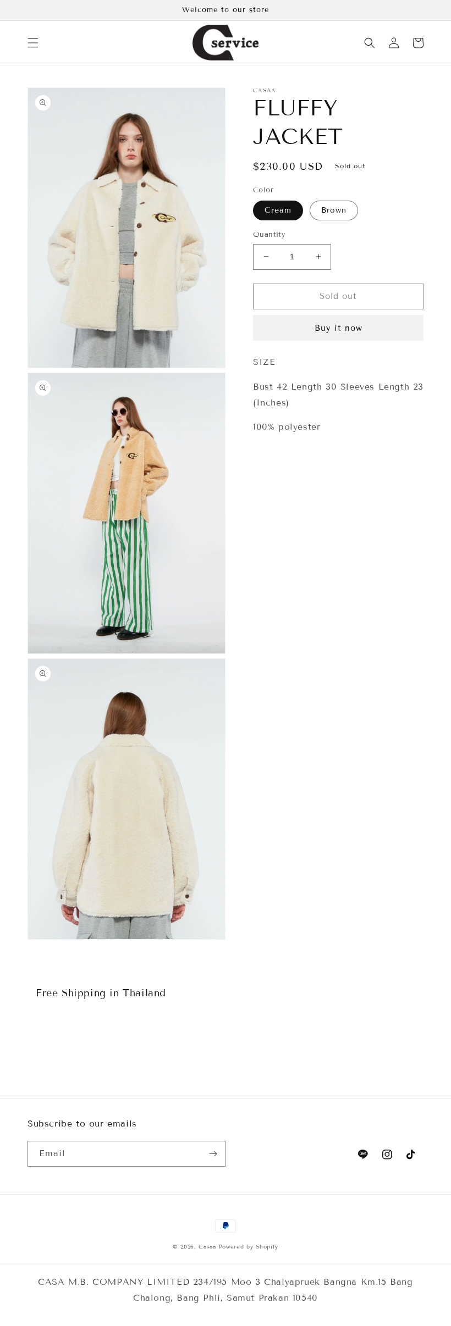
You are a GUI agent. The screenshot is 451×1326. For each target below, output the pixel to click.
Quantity (269, 234)
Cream (278, 210)
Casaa (207, 1246)
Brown (333, 210)
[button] (33, 43)
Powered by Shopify (249, 1246)
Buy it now (338, 328)
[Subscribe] (213, 1154)
